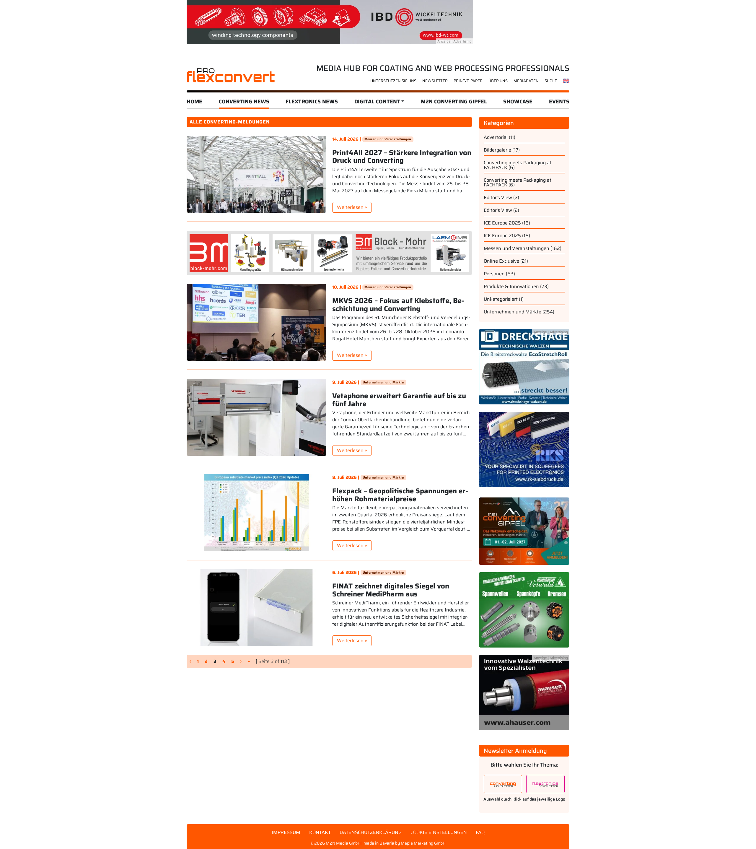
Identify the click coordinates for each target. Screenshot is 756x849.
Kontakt (320, 832)
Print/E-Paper (468, 81)
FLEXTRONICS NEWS (312, 101)
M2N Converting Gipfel (454, 101)
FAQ (480, 832)
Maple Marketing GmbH (423, 843)
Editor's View (498, 197)
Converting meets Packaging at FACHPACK (517, 165)
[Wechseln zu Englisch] (566, 80)
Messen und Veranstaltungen (387, 139)
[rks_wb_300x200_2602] (524, 452)
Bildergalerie (497, 150)
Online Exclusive (501, 261)
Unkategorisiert (501, 299)
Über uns (498, 81)
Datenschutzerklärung (371, 832)
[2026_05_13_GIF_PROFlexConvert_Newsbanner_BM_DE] (329, 252)
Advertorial (496, 137)
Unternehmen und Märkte (383, 382)
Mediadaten (526, 81)
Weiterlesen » (352, 207)
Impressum (286, 832)
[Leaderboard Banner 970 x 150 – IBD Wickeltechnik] (330, 21)
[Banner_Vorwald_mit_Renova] (524, 613)
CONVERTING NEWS (244, 101)
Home (194, 101)
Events (559, 101)
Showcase (517, 101)
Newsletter (435, 81)
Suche (551, 81)
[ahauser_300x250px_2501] (524, 696)
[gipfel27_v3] (524, 534)
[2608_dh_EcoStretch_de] (524, 370)
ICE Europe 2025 (502, 223)
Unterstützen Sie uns (393, 81)
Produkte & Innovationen (511, 286)
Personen (494, 273)
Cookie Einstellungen (438, 832)
